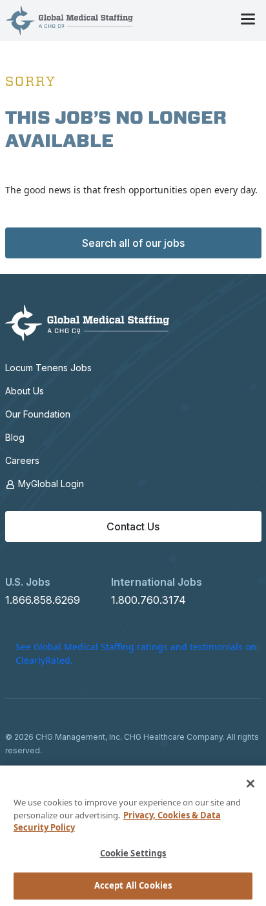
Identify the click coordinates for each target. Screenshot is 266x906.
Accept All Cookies (133, 885)
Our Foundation (37, 414)
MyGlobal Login (49, 483)
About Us (24, 390)
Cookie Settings (133, 853)
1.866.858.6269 (42, 599)
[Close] (250, 783)
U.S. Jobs (27, 581)
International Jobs (156, 581)
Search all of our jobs (133, 242)
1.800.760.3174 (148, 599)
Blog (15, 437)
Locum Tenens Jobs (48, 367)
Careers (22, 460)
